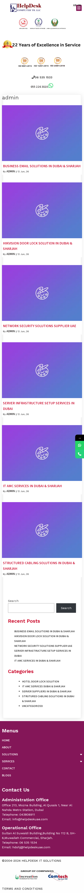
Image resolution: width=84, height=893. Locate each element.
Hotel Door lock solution (40, 681)
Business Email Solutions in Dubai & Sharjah (44, 631)
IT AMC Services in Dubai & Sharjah (37, 660)
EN (79, 5)
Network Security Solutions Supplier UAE (43, 646)
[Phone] (79, 454)
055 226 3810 (39, 87)
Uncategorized (32, 706)
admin (10, 171)
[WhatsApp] (79, 445)
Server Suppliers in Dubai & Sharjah (46, 691)
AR (75, 5)
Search (13, 601)
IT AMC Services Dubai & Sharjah (43, 686)
